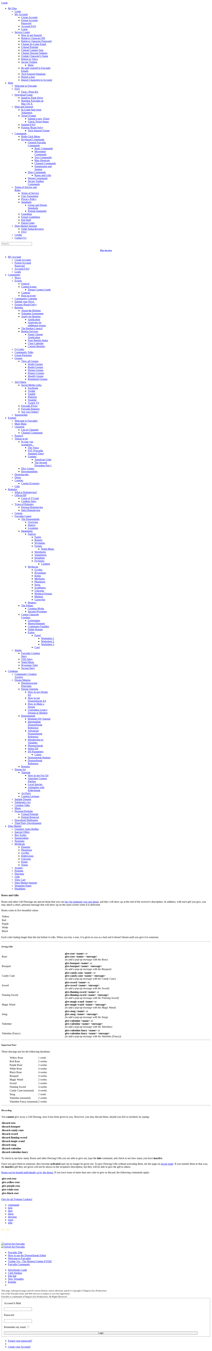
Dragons (25, 847)
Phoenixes (39, 581)
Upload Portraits (29, 47)
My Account (21, 14)
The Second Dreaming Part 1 (43, 464)
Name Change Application (35, 336)
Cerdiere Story (28, 501)
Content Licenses (30, 796)
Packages (19, 841)
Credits (18, 234)
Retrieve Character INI (33, 38)
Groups (18, 358)
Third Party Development (28, 823)
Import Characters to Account (36, 79)
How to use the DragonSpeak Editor (27, 1255)
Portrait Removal (30, 817)
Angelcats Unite (42, 459)
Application (34, 319)
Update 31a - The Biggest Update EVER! (30, 1261)
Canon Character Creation (30, 616)
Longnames (34, 620)
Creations (13, 671)
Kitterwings (27, 855)
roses (10, 1219)
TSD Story (27, 659)
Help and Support (24, 106)
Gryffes (38, 569)
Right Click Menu (30, 136)
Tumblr (31, 394)
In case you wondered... (27, 443)
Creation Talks (22, 805)
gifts (10, 1222)
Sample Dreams (23, 799)
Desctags (19, 873)
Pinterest (32, 397)
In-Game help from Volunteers (31, 111)
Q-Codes (19, 349)
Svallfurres (40, 587)
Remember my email (15, 1327)
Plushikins (20, 888)
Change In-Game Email (33, 44)
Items (30, 65)
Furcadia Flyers (29, 405)
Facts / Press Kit (29, 91)
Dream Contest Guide (39, 289)
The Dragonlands (30, 519)
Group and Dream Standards (37, 206)
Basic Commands (43, 148)
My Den (12, 8)
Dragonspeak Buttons (39, 757)
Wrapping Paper (23, 885)
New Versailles (16, 1278)
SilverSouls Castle (17, 1270)
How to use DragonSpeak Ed (37, 699)
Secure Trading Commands (36, 183)
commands (13, 1204)
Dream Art (20, 769)
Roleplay (12, 489)
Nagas (24, 864)
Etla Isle (12, 1276)
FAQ (17, 88)
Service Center (22, 32)
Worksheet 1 (47, 638)
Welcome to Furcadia (26, 85)
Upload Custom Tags (32, 50)
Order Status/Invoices (32, 228)
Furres (37, 537)
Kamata (12, 1281)
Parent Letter (28, 223)
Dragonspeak (28, 715)
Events (18, 280)
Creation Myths (36, 608)
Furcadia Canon (23, 516)
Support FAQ (28, 124)
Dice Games (27, 468)
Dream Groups (35, 370)
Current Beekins (36, 346)
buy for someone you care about (81, 901)
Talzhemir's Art (22, 802)
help (10, 1207)
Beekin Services (29, 331)
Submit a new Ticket (38, 118)
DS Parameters (35, 751)
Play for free (106, 250)
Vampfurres (40, 554)
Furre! (37, 635)
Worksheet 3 (47, 644)
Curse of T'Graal (30, 498)
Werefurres (40, 551)
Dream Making (22, 680)
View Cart (20, 879)
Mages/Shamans (36, 623)
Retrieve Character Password (36, 41)
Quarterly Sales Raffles (27, 829)
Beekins (19, 307)
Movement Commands (40, 153)
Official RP (20, 495)
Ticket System (28, 115)
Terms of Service (30, 193)
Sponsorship (21, 414)
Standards (26, 202)
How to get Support (31, 35)
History (32, 525)
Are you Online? (30, 411)
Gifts (17, 486)
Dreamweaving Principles (29, 684)
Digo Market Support (26, 226)
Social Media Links (31, 385)
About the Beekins (31, 310)
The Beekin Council (31, 328)
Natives (32, 534)
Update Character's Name (34, 56)
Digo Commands (37, 172)
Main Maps (20, 423)
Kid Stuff (26, 220)
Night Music (47, 549)
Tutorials (25, 772)
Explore (12, 417)
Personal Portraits (24, 811)
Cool (37, 647)
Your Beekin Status (38, 340)
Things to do (21, 438)
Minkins (38, 596)
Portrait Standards (37, 211)
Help (10, 82)
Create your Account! (19, 1346)
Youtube (32, 400)
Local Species (35, 784)
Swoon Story (28, 668)
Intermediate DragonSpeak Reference (35, 724)
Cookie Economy (30, 483)
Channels (19, 426)
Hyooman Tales (29, 665)
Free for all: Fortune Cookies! (16, 1199)
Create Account (29, 17)
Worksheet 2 (47, 641)
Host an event (28, 295)
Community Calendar (26, 298)
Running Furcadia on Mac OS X (32, 102)
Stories (18, 650)
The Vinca (33, 447)
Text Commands (43, 157)
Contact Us (20, 237)
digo (10, 1210)
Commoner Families (38, 626)
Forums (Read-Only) (32, 127)
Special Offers (22, 832)
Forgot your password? (20, 1340)
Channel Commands (45, 163)
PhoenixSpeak (35, 745)
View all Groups (29, 361)
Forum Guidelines (30, 217)
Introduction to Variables (35, 741)
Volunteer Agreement (32, 313)
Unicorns (39, 590)
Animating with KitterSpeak (36, 789)
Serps (37, 584)
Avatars (19, 867)
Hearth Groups (35, 376)
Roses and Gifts (42, 175)
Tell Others (20, 382)
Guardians (26, 214)
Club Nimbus (15, 1273)
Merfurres (39, 578)
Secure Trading (29, 62)
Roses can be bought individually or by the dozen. (27, 1172)
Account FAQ (28, 26)
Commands (20, 133)
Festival (25, 283)
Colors (37, 754)
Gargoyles (39, 599)
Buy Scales (20, 835)
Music (18, 808)
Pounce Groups (36, 373)
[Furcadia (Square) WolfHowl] (13, 1246)
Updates (32, 456)
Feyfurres (39, 560)
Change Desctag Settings (34, 53)
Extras (31, 632)
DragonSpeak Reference (35, 762)
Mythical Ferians (43, 593)
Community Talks (24, 352)
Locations (33, 528)
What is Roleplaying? (26, 492)
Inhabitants (27, 531)
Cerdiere (45, 563)
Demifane (39, 557)
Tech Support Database (33, 74)
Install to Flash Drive (32, 97)
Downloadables (29, 471)
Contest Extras (28, 286)
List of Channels (29, 429)
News (18, 277)
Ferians (38, 546)
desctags (12, 1216)
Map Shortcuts (42, 160)
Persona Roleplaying (32, 507)
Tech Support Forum (39, 130)
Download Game (24, 94)
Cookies (19, 480)
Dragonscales (22, 474)
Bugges (38, 540)
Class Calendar (36, 343)
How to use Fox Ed (38, 775)
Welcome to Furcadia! (26, 420)
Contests (25, 292)
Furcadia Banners (30, 408)
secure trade (167, 1163)
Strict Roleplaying (30, 510)
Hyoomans (40, 572)
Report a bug (28, 76)
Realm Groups (35, 367)
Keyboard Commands (32, 139)
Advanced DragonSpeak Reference (35, 733)
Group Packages (23, 355)
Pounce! (19, 435)
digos (11, 1213)
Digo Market (14, 826)
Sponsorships (21, 838)
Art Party (26, 793)
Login (18, 11)
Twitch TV (33, 402)
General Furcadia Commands (37, 144)
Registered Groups (37, 379)
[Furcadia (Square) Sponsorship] (13, 1243)
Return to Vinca (29, 59)
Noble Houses (35, 629)
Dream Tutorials (29, 689)
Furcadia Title (15, 1252)
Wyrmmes (39, 543)
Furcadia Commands (19, 1264)
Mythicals (33, 566)
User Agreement (29, 196)
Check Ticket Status (38, 121)
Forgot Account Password (29, 22)
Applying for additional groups (37, 324)
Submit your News (24, 301)
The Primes (27, 605)
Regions (25, 766)
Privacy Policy (28, 199)
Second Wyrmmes (37, 611)
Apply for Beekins (31, 316)
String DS (33, 748)
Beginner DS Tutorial (39, 718)
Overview (33, 522)
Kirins (37, 575)
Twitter (31, 391)
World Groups (35, 364)
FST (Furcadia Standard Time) (36, 452)
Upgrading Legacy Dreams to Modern (38, 711)
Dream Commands (38, 178)
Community (14, 274)
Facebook (33, 388)
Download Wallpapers (26, 820)
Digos (18, 477)
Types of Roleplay (24, 504)
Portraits (19, 870)
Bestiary (32, 602)
